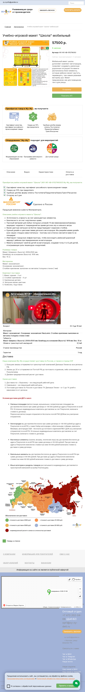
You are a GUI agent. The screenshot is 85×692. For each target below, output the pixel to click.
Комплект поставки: (11, 273)
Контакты (29, 563)
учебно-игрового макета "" (26, 214)
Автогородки (19, 27)
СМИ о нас (65, 554)
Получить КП (66, 96)
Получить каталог (73, 10)
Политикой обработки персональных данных (56, 679)
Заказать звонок (47, 10)
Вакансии (46, 563)
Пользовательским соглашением (21, 679)
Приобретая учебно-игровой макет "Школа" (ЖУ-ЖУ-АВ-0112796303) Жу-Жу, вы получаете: (42, 182)
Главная (8, 27)
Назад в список (13, 541)
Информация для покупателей (37, 554)
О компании (9, 554)
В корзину (67, 89)
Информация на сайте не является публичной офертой (42, 570)
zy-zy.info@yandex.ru (10, 2)
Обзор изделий (10, 563)
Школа (37, 214)
